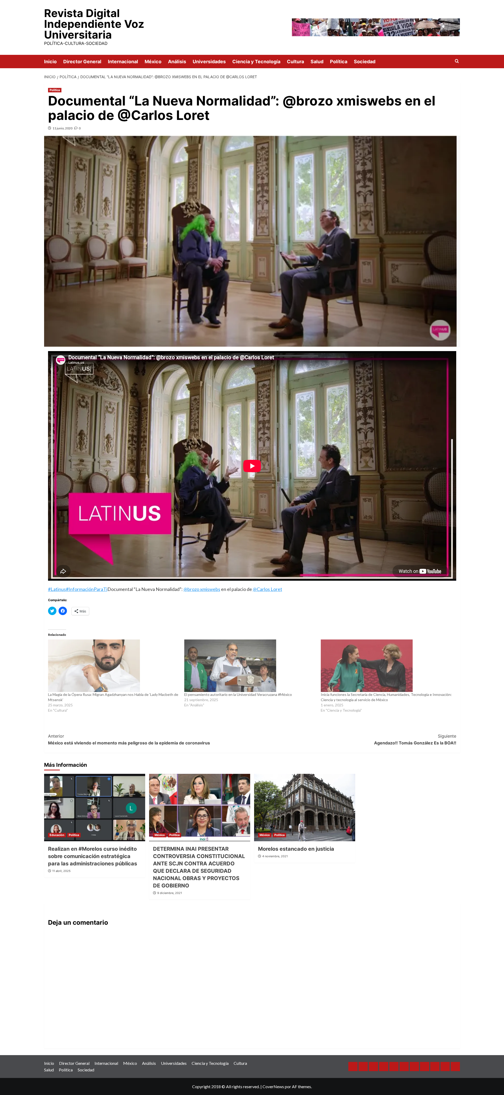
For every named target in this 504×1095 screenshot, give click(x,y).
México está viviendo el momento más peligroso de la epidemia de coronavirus (129, 739)
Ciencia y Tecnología (256, 61)
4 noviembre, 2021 (275, 856)
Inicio (50, 61)
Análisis (177, 61)
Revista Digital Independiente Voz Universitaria (94, 24)
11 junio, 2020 (62, 128)
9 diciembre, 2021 (169, 893)
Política (338, 61)
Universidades (209, 61)
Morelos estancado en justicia (296, 849)
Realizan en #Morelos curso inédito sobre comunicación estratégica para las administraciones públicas (92, 856)
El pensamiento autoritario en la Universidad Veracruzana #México (238, 694)
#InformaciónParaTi (86, 589)
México (153, 61)
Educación (57, 835)
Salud (317, 61)
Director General (82, 61)
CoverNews (273, 1086)
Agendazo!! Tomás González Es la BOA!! (415, 739)
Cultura (295, 61)
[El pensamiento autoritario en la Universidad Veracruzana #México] (250, 665)
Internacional (123, 61)
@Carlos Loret (267, 589)
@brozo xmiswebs (201, 589)
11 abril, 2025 (61, 871)
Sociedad (364, 61)
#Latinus (57, 589)
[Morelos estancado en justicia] (304, 807)
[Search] (457, 61)
